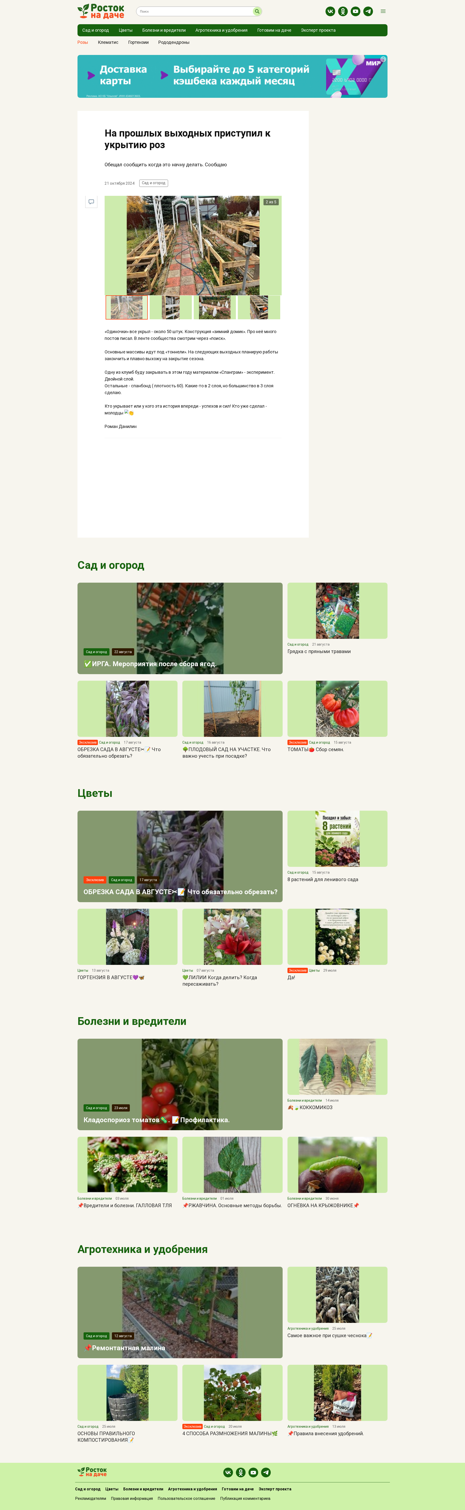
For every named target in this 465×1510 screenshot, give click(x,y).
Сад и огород (153, 183)
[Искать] (257, 11)
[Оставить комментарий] (91, 202)
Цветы (95, 793)
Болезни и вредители (132, 1021)
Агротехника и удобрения (143, 1249)
